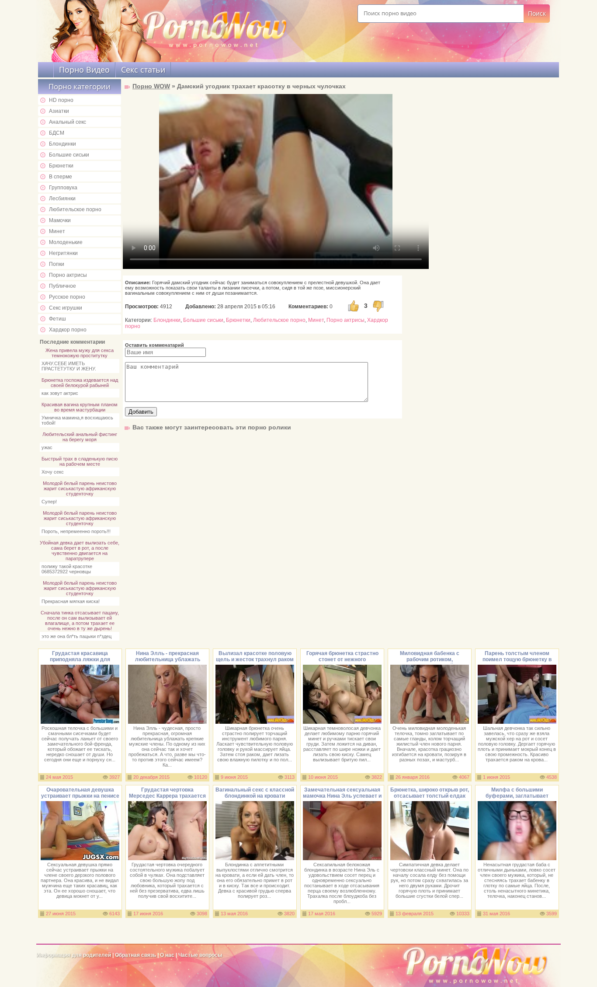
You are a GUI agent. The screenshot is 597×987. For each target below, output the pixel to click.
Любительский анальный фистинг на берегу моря (79, 437)
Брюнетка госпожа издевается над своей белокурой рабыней (80, 382)
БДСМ (56, 133)
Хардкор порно (68, 330)
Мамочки (60, 220)
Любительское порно (75, 209)
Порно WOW (151, 86)
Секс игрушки (65, 308)
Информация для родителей (73, 955)
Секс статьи (143, 69)
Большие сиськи (69, 155)
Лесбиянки (62, 198)
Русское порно (67, 297)
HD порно (61, 100)
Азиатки (59, 111)
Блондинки (62, 144)
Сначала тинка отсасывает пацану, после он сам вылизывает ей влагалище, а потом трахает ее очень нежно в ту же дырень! (80, 620)
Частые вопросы (200, 955)
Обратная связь (135, 955)
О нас (168, 955)
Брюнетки (61, 166)
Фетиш (57, 319)
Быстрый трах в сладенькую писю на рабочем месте (80, 461)
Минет (57, 231)
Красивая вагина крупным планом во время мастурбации (80, 407)
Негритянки (63, 253)
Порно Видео (84, 69)
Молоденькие (66, 242)
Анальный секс (67, 122)
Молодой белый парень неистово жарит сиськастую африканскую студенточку (80, 488)
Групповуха (63, 188)
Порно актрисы (68, 275)
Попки (56, 264)
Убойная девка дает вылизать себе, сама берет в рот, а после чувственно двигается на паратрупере (79, 550)
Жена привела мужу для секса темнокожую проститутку (79, 353)
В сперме (60, 177)
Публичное (62, 286)
